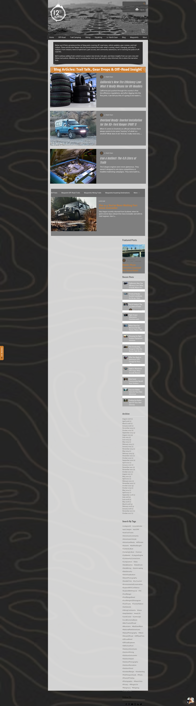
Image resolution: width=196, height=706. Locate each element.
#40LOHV (136, 529)
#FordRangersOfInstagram (131, 600)
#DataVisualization (128, 575)
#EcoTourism (137, 581)
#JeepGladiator (127, 613)
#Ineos (139, 610)
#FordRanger (126, 594)
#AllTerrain (139, 542)
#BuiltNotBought (136, 546)
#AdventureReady (128, 542)
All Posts (54, 193)
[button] (143, 31)
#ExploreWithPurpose (129, 591)
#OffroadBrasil (127, 639)
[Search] (146, 20)
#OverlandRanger (128, 672)
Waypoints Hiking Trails (92, 193)
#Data (135, 562)
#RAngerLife (133, 684)
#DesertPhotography (129, 578)
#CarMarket (126, 555)
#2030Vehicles (137, 526)
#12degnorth (126, 526)
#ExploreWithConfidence (130, 588)
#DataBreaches (127, 565)
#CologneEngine (137, 555)
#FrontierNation (137, 604)
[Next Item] (142, 250)
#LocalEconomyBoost (129, 620)
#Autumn (125, 546)
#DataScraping (138, 568)
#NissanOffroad (127, 636)
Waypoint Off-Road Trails (70, 193)
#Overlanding (140, 672)
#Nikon (140, 633)
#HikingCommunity (129, 610)
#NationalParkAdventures (131, 630)
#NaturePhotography (129, 633)
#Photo (140, 675)
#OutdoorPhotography (130, 662)
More (136, 193)
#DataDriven (138, 565)
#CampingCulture (128, 552)
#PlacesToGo (138, 681)
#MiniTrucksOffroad (129, 623)
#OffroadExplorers (128, 643)
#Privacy (125, 684)
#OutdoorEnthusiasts (129, 655)
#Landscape (137, 617)
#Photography (127, 681)
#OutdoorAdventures (129, 649)
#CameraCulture (127, 549)
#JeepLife (137, 613)
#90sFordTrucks (127, 533)
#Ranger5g (135, 688)
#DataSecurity (127, 571)
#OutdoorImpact (128, 659)
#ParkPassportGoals (129, 675)
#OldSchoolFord (127, 646)
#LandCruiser (126, 617)
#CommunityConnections (131, 558)
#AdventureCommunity (130, 536)
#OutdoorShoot (127, 668)
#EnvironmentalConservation (132, 584)
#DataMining (126, 568)
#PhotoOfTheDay (128, 678)
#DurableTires (127, 581)
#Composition (127, 562)
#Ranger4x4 (126, 688)
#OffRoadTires (139, 636)
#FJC (139, 591)
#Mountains (126, 626)
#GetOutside (126, 607)
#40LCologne (126, 529)
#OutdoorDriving (128, 652)
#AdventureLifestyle (129, 539)
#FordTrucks (126, 604)
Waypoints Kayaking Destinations (117, 193)
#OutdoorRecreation (129, 665)
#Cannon (138, 552)
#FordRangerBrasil (128, 597)
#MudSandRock (137, 626)
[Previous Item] (125, 250)
